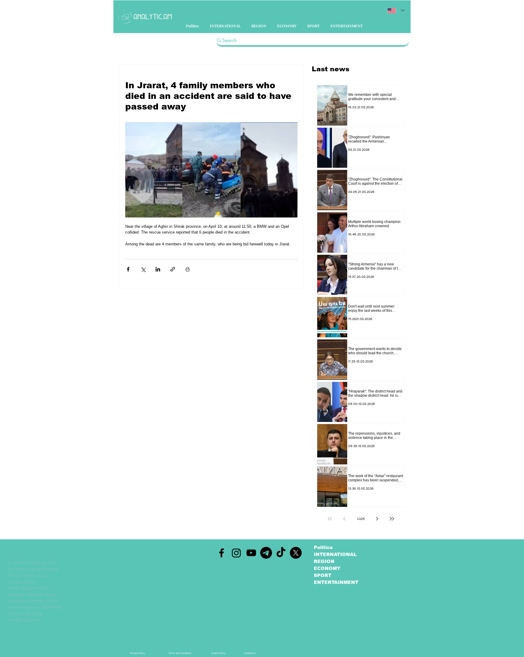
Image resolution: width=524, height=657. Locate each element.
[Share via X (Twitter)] (143, 269)
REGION (324, 561)
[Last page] (391, 518)
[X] (296, 553)
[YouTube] (251, 553)
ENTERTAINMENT (336, 582)
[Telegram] (266, 553)
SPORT (322, 575)
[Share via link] (173, 269)
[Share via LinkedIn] (158, 269)
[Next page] (377, 518)
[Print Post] (187, 269)
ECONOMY (327, 568)
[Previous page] (344, 518)
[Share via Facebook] (128, 269)
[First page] (329, 518)
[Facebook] (221, 553)
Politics (323, 547)
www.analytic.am (24, 607)
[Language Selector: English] (396, 10)
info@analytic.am (24, 619)
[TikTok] (281, 553)
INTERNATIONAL (335, 554)
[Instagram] (236, 553)
